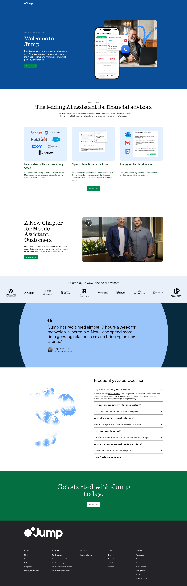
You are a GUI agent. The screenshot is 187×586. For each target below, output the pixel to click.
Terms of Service (141, 567)
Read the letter (31, 257)
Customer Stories (86, 555)
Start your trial (30, 66)
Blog (109, 555)
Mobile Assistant (114, 394)
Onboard (27, 563)
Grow (26, 559)
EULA (138, 574)
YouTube (111, 567)
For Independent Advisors (60, 559)
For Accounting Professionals (62, 567)
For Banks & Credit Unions (61, 571)
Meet (26, 555)
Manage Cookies (142, 578)
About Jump (140, 555)
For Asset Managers (59, 563)
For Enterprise (57, 555)
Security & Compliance (31, 571)
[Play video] (122, 239)
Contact (139, 563)
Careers (139, 559)
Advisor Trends (113, 559)
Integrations (28, 567)
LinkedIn (111, 563)
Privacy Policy (140, 571)
